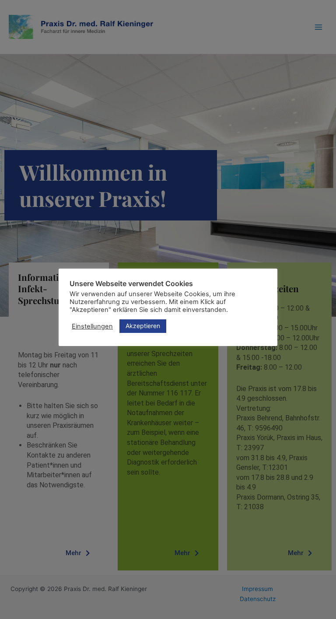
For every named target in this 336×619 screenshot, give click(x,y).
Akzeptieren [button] (143, 325)
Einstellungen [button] (92, 326)
